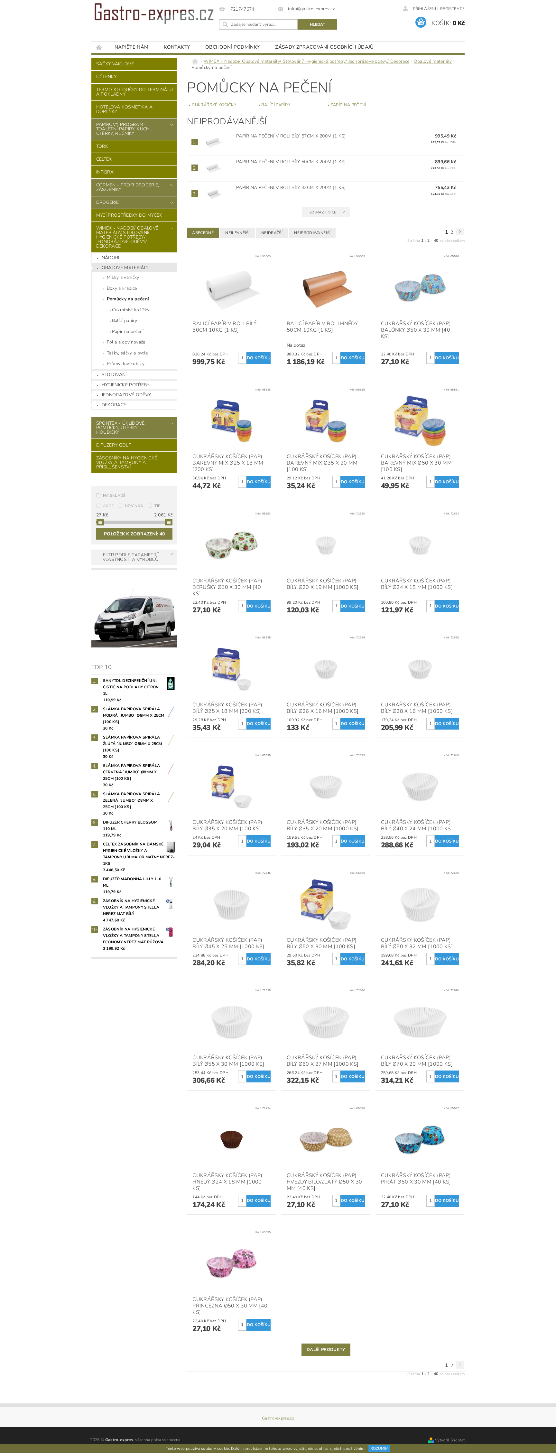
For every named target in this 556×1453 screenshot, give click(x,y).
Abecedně (203, 232)
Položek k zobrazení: (134, 534)
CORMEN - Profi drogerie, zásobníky (127, 187)
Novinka (134, 505)
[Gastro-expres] (154, 13)
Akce (108, 505)
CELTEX (104, 159)
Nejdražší (272, 232)
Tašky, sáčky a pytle (127, 353)
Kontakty (177, 47)
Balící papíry (124, 320)
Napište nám (132, 47)
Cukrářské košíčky (130, 310)
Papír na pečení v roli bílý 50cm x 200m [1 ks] (291, 162)
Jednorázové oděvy (126, 395)
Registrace (452, 8)
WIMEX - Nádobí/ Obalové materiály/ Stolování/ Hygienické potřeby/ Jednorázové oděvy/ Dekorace (127, 237)
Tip (157, 505)
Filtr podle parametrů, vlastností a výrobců (132, 557)
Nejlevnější (237, 232)
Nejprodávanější (312, 232)
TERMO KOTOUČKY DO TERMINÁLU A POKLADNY (134, 92)
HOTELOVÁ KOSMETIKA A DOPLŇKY (124, 109)
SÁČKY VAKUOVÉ (115, 64)
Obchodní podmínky (232, 47)
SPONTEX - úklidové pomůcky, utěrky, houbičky (120, 427)
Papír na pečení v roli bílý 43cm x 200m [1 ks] (291, 187)
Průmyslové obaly (125, 364)
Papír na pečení (128, 331)
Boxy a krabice (122, 288)
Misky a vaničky (123, 277)
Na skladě (114, 495)
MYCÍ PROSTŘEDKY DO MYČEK (129, 215)
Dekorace (114, 405)
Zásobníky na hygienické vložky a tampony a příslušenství (126, 462)
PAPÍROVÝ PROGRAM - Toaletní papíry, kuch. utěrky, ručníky (123, 129)
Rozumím (379, 1448)
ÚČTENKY (106, 77)
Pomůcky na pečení (128, 299)
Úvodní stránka (99, 47)
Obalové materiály (125, 268)
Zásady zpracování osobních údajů (324, 47)
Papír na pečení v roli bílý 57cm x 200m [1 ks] (291, 136)
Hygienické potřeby (126, 385)
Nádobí (110, 258)
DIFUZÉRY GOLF (113, 445)
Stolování (114, 375)
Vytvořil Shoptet (450, 1440)
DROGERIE (107, 202)
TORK (102, 146)
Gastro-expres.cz (278, 1418)
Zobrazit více (323, 212)
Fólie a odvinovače (126, 342)
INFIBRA (105, 172)
